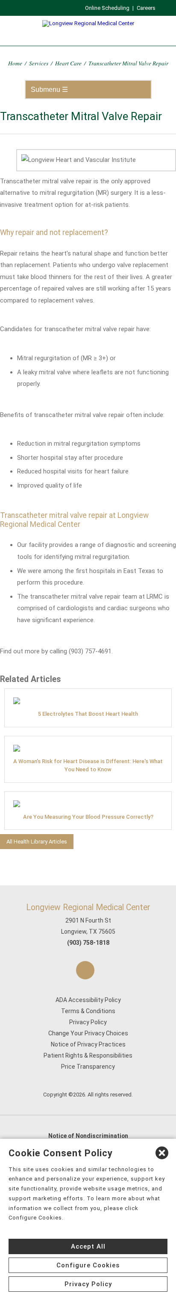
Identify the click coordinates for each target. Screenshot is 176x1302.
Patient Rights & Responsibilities (88, 1055)
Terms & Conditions (88, 1011)
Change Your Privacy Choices (88, 1033)
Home (15, 63)
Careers (146, 8)
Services (38, 63)
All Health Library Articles (36, 841)
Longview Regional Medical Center (88, 907)
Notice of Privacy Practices (88, 1044)
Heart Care (68, 63)
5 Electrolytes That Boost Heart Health (88, 714)
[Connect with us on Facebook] (85, 970)
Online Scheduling (107, 8)
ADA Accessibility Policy (88, 999)
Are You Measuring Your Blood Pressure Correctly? (88, 817)
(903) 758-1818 (88, 942)
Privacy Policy (88, 1022)
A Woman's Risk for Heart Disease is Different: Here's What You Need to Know (88, 765)
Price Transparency (88, 1066)
